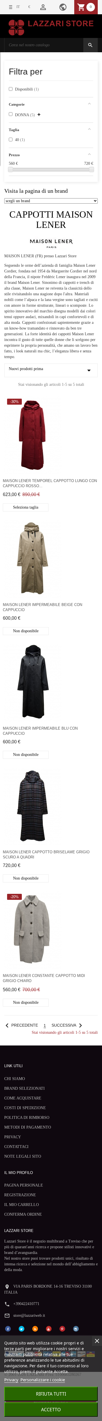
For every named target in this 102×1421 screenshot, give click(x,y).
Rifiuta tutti (51, 1394)
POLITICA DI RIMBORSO (26, 1117)
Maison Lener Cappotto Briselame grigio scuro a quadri (46, 854)
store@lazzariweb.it (29, 1315)
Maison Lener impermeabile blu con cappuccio (40, 731)
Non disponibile (26, 631)
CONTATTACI (16, 1147)
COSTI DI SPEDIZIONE (25, 1108)
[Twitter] (21, 1328)
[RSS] (35, 1328)
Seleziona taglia (25, 507)
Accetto (51, 1409)
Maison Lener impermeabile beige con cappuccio (42, 607)
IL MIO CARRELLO (21, 1205)
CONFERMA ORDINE (23, 1214)
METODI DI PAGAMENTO (27, 1127)
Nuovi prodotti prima (51, 370)
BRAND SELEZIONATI (24, 1088)
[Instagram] (76, 1328)
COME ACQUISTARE (22, 1098)
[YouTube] (49, 1328)
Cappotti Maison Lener (51, 219)
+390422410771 (26, 1304)
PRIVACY (12, 1137)
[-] (10, 169)
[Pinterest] (62, 1328)
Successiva (68, 1025)
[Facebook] (8, 1328)
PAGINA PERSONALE (23, 1185)
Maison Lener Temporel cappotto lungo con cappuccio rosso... (50, 483)
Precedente (20, 1025)
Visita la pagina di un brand (36, 191)
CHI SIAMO (14, 1079)
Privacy (11, 1379)
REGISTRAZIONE (20, 1195)
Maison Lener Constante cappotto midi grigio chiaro (44, 978)
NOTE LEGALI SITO (22, 1156)
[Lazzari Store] (51, 27)
